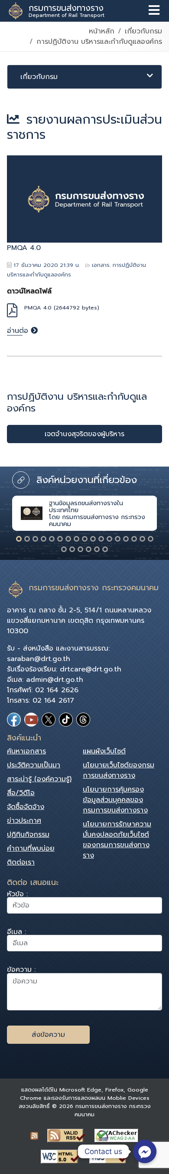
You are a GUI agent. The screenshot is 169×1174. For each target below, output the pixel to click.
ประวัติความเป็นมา (33, 765)
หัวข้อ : (17, 895)
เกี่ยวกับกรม (143, 31)
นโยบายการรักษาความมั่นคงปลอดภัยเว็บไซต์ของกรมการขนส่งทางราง (117, 840)
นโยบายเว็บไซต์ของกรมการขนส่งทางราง (118, 770)
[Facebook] (14, 720)
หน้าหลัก (101, 31)
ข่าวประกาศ (24, 821)
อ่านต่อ (19, 331)
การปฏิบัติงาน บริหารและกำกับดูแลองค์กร (99, 41)
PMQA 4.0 (24, 248)
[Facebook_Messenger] (144, 1151)
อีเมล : (16, 933)
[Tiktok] (66, 720)
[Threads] (83, 720)
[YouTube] (31, 720)
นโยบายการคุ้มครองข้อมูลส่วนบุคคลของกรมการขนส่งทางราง (115, 800)
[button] (19, 539)
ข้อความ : (21, 971)
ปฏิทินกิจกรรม (28, 834)
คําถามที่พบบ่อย (31, 848)
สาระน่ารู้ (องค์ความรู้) (39, 779)
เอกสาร (101, 265)
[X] (48, 720)
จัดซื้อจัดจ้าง (25, 807)
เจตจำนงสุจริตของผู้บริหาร (84, 434)
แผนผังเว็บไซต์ (104, 751)
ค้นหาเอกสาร (26, 751)
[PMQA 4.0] (84, 199)
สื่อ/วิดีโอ (21, 793)
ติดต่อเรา (21, 862)
